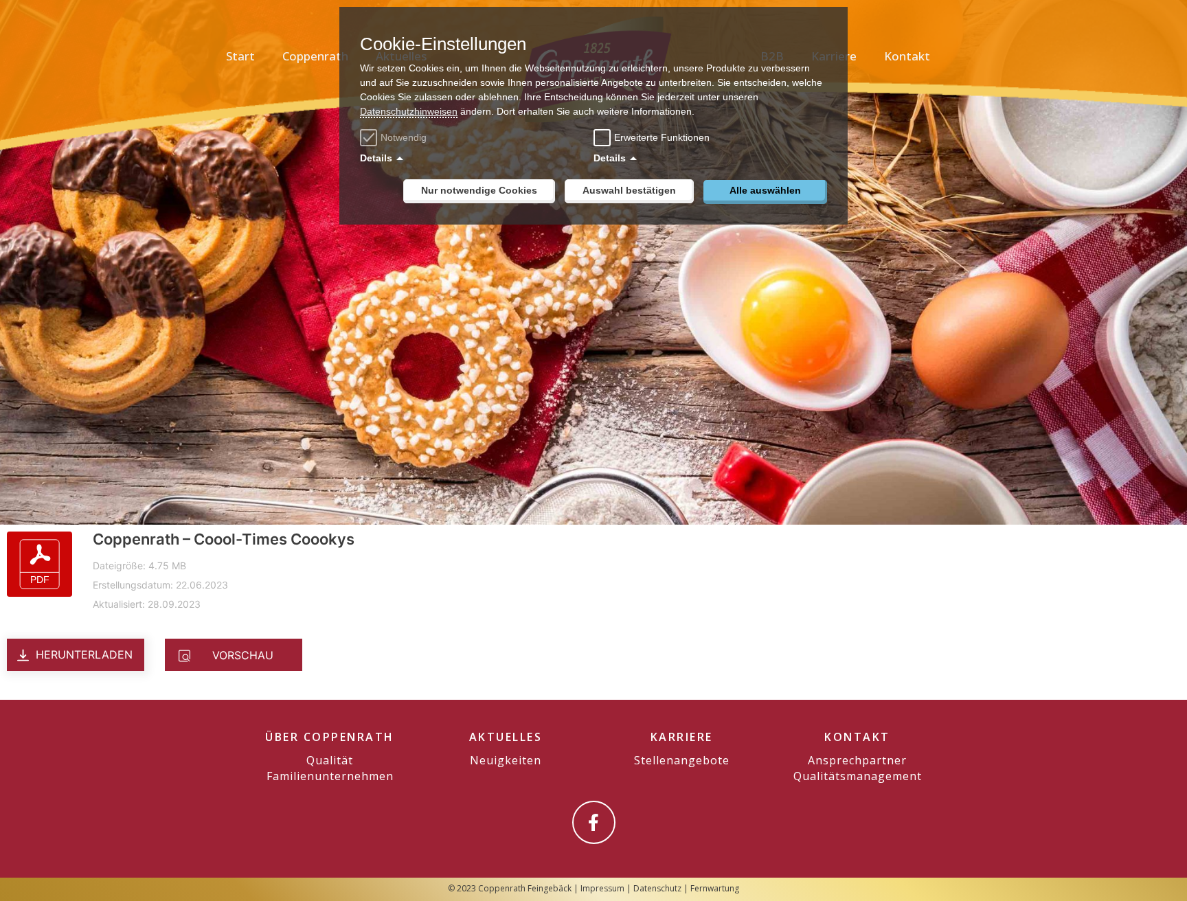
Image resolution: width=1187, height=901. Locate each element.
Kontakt (907, 56)
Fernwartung (714, 888)
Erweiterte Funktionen (662, 137)
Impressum (602, 888)
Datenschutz (657, 888)
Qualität (329, 760)
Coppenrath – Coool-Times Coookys (223, 539)
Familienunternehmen (330, 776)
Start (240, 56)
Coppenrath (315, 56)
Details (376, 157)
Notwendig (404, 137)
